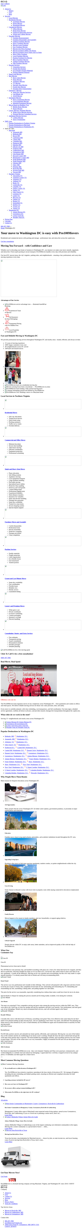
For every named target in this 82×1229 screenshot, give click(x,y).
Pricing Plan (8, 219)
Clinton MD (16, 139)
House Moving (17, 109)
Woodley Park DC (18, 217)
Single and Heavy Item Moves (15, 469)
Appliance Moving (19, 81)
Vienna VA (16, 208)
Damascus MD (17, 143)
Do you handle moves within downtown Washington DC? (20, 1068)
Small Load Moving (15, 74)
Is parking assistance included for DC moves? (17, 1080)
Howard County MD (19, 156)
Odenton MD (17, 163)
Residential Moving (15, 20)
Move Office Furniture (20, 54)
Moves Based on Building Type (19, 105)
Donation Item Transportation (22, 89)
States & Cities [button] (9, 128)
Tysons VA (16, 206)
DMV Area (8, 121)
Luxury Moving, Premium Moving (20, 110)
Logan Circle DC (18, 216)
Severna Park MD (18, 170)
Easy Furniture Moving (20, 47)
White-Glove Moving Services (22, 112)
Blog (10, 14)
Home (3, 228)
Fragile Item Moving (19, 87)
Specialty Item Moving (20, 85)
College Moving (18, 118)
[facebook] (1, 2)
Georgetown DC (18, 214)
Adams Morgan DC (19, 212)
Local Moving (13, 18)
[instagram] (3, 2)
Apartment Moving (19, 21)
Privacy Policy (9, 1202)
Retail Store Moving (19, 31)
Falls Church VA (18, 192)
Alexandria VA (17, 176)
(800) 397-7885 (6, 658)
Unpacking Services (19, 67)
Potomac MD (17, 167)
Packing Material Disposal (21, 72)
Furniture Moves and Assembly (15, 522)
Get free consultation (7, 241)
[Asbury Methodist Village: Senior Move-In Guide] (21, 1117)
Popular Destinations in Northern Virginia (22, 123)
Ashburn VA (17, 181)
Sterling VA (16, 205)
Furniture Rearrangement (21, 38)
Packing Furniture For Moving (22, 58)
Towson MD (17, 172)
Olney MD (16, 165)
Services (7, 16)
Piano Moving (17, 79)
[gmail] (6, 2)
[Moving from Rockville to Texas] (16, 1130)
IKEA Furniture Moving (20, 60)
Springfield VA (17, 203)
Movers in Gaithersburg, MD (14, 1212)
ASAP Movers (17, 96)
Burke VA (16, 183)
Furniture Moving (14, 36)
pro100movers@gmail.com (13, 1223)
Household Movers (19, 25)
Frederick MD (17, 148)
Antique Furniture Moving (21, 61)
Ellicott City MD (18, 147)
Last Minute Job (18, 94)
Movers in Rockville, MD (13, 1210)
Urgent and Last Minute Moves (15, 578)
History (11, 11)
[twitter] (5, 2)
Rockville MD (17, 168)
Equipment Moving (15, 98)
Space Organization (19, 119)
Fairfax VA (16, 190)
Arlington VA (17, 179)
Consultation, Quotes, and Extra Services (19, 633)
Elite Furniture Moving (20, 63)
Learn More (8, 1115)
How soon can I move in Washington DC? (16, 1084)
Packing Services (14, 65)
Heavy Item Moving (19, 78)
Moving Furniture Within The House (24, 50)
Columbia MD (17, 141)
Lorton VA (16, 196)
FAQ (10, 12)
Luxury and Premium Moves (14, 606)
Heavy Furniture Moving (21, 43)
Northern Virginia (14, 174)
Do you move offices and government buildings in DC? (20, 1088)
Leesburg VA (17, 194)
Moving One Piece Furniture (22, 49)
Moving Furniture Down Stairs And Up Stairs (27, 52)
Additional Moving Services (18, 116)
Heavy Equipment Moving (21, 99)
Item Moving (13, 76)
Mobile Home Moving (20, 107)
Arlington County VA (20, 177)
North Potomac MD (19, 161)
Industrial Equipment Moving (22, 103)
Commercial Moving (15, 27)
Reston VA (16, 201)
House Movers (17, 23)
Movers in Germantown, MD (14, 1214)
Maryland (12, 130)
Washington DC (14, 210)
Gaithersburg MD (18, 150)
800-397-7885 (5, 226)
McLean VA (17, 197)
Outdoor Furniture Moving (21, 41)
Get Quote (4, 1176)
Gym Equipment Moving (21, 101)
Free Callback (5, 4)
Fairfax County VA (19, 188)
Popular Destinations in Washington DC (21, 127)
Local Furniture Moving (20, 56)
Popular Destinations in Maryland (19, 125)
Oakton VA (16, 199)
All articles (4, 1100)
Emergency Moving (15, 90)
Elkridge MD (17, 145)
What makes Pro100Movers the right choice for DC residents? (22, 1092)
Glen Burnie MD (18, 154)
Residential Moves (11, 412)
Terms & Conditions (11, 1204)
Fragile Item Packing (19, 69)
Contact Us (8, 223)
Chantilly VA (17, 186)
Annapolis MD (17, 132)
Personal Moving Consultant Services (24, 114)
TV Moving (16, 83)
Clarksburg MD (18, 138)
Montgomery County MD (21, 157)
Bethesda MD (17, 134)
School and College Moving (22, 34)
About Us (8, 9)
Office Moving (17, 29)
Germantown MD (18, 152)
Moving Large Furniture (20, 45)
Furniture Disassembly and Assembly (24, 40)
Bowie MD (16, 136)
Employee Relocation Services (22, 32)
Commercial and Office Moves (15, 440)
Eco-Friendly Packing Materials (23, 70)
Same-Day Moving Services (22, 92)
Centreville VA (17, 185)
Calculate (8, 221)
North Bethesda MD (19, 159)
